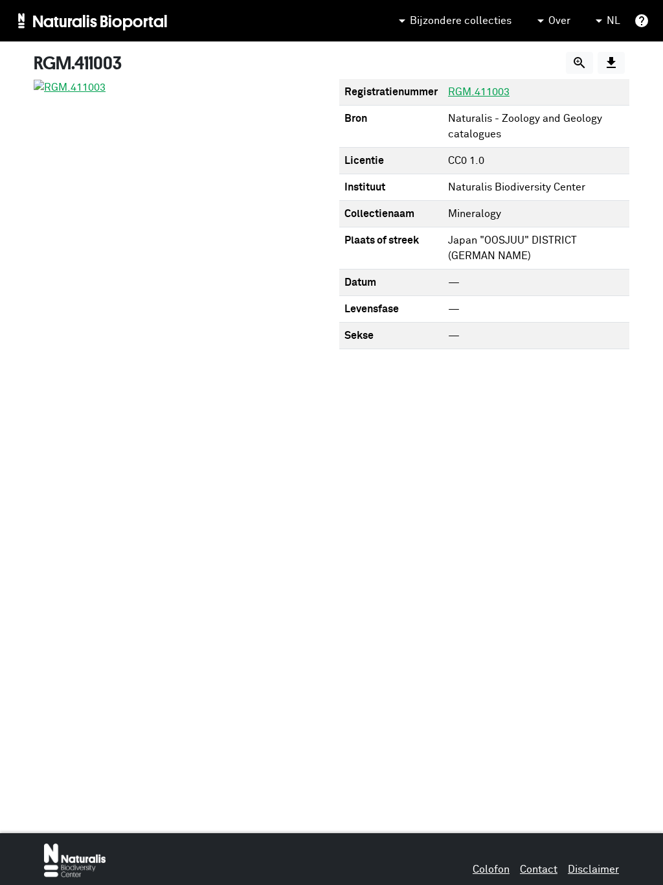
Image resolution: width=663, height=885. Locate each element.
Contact (538, 869)
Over (559, 21)
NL (613, 21)
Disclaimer (593, 869)
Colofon (491, 869)
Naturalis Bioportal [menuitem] (100, 21)
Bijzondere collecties (460, 21)
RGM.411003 (479, 92)
